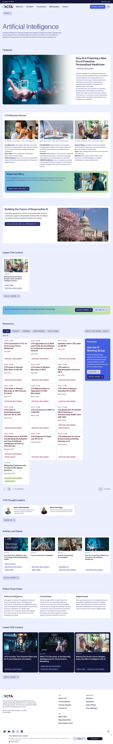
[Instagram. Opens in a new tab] (13, 731)
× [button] (111, 735)
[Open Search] (108, 7)
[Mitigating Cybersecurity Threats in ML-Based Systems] (16, 472)
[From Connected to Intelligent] (43, 554)
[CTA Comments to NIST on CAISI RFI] (43, 418)
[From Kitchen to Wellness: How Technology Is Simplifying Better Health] (16, 554)
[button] (39, 742)
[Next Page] (9, 489)
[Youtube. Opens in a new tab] (9, 731)
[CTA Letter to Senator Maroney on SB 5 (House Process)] (16, 394)
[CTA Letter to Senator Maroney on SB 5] (43, 372)
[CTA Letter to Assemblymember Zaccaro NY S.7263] (16, 418)
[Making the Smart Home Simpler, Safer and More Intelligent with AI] (16, 275)
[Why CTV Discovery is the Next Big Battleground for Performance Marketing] (56, 652)
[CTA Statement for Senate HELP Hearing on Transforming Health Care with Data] (69, 418)
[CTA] (8, 6)
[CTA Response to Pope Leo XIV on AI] (43, 446)
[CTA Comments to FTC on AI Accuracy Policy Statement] (16, 350)
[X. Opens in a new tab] (18, 731)
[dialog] (56, 738)
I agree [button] (79, 738)
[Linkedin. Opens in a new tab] (22, 731)
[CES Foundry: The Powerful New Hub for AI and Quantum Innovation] (20, 652)
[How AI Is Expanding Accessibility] (70, 554)
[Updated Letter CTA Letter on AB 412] (69, 350)
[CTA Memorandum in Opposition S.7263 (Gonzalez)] (43, 394)
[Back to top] (108, 731)
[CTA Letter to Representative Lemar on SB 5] (69, 372)
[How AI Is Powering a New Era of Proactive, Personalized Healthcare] (56, 79)
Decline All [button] (94, 738)
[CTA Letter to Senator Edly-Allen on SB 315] (16, 372)
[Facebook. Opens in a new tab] (5, 731)
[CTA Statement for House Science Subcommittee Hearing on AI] (69, 446)
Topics (6, 13)
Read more (18, 740)
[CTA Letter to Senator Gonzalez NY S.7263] (69, 394)
